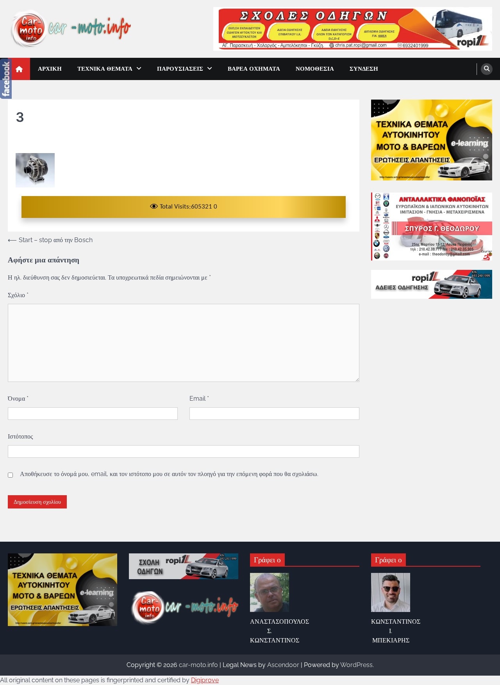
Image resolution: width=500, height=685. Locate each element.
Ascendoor (283, 665)
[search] (487, 69)
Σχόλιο (18, 295)
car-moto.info (198, 665)
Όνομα (18, 398)
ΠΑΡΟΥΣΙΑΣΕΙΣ (180, 68)
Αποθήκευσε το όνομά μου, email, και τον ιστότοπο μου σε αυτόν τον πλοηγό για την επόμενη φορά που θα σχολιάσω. (169, 474)
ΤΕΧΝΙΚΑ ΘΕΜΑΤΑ (104, 68)
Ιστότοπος (20, 436)
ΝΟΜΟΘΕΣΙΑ (315, 68)
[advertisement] (352, 28)
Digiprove (205, 680)
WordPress (356, 665)
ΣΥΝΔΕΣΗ (364, 68)
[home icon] (19, 69)
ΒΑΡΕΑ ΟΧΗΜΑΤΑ (254, 68)
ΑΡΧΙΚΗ (50, 68)
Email (199, 398)
